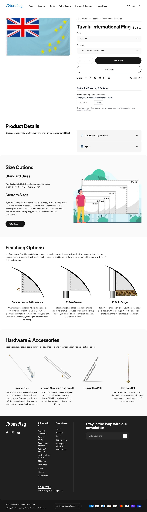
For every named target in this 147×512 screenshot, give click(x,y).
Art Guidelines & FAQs (44, 456)
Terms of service (30, 508)
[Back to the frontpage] (78, 19)
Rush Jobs (42, 465)
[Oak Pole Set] (128, 368)
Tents (58, 436)
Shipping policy (41, 508)
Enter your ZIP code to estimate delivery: (95, 98)
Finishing (81, 45)
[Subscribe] (125, 436)
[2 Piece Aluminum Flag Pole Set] (57, 368)
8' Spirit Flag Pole (92, 387)
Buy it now (109, 69)
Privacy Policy (41, 438)
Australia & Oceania (90, 19)
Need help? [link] (137, 78)
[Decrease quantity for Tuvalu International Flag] (79, 60)
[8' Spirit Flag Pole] (92, 368)
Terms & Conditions (42, 432)
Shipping (42, 461)
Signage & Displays (60, 444)
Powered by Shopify (27, 504)
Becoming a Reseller (43, 444)
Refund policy (10, 508)
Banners (59, 432)
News (40, 468)
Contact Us (43, 476)
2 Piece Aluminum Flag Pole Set (57, 387)
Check (98, 102)
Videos (41, 472)
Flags (58, 429)
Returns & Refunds (42, 450)
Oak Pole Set (128, 387)
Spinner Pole (22, 387)
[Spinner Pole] (22, 368)
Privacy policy (19, 508)
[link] (15, 224)
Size (79, 33)
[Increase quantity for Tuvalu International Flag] (90, 60)
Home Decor (61, 449)
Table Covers (61, 440)
